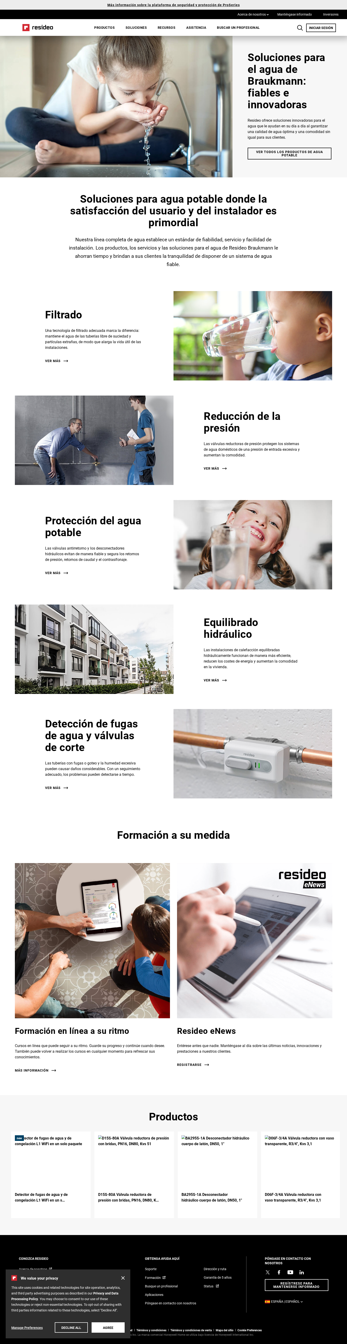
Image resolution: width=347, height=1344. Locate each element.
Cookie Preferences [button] (249, 1330)
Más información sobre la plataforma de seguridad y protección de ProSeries (173, 5)
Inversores (331, 14)
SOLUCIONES (136, 27)
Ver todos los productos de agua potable (289, 153)
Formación (153, 1277)
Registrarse (189, 1065)
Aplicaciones (154, 1294)
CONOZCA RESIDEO (40, 1258)
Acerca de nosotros (253, 14)
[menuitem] (104, 27)
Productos (104, 27)
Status (209, 1286)
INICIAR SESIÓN (322, 27)
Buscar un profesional (238, 27)
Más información (32, 1070)
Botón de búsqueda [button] (300, 28)
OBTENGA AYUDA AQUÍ (168, 1258)
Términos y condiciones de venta (191, 1330)
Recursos (166, 27)
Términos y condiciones (151, 1330)
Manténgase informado (294, 14)
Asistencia (196, 27)
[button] (123, 1278)
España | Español (288, 1301)
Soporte (151, 1269)
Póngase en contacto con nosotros (170, 1303)
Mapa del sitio (224, 1330)
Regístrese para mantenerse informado (296, 1285)
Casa (36, 27)
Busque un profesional (161, 1286)
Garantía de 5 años (218, 1277)
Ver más (53, 361)
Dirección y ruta (215, 1269)
